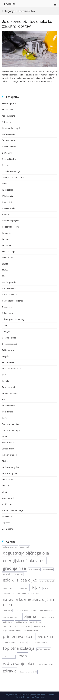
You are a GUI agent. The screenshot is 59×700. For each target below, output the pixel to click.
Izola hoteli (7, 202)
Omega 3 (6, 331)
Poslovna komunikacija (12, 368)
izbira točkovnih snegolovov (13, 574)
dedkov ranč (24, 547)
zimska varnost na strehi (28, 672)
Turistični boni (8, 479)
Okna (4, 325)
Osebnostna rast (9, 344)
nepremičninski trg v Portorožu (26, 610)
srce (31, 642)
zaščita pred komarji (45, 664)
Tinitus (5, 461)
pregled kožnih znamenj (12, 631)
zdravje (10, 671)
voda (22, 656)
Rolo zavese (7, 411)
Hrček (4, 183)
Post (4, 374)
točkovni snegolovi (43, 649)
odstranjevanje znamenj (11, 617)
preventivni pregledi (30, 631)
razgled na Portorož (10, 642)
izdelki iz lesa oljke (20, 580)
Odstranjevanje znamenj (13, 319)
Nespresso (7, 307)
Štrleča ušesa (8, 448)
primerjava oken (18, 636)
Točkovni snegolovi (10, 467)
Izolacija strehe (9, 208)
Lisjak (35, 587)
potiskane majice (40, 626)
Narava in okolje (9, 294)
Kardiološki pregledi (10, 220)
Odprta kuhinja (8, 313)
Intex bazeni (7, 189)
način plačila (7, 610)
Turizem (5, 485)
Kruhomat (6, 245)
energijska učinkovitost (24, 560)
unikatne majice (9, 657)
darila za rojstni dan (10, 547)
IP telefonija (7, 196)
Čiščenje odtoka (9, 140)
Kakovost (6, 214)
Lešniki (5, 263)
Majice (5, 276)
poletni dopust (35, 622)
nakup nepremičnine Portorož (28, 593)
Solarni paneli (8, 442)
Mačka (5, 270)
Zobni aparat (7, 529)
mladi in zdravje (9, 593)
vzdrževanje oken (19, 663)
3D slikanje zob (9, 103)
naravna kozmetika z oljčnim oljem (29, 602)
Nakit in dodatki (9, 288)
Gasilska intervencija (11, 171)
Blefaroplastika (8, 134)
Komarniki (6, 233)
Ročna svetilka (8, 405)
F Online (9, 3)
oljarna (29, 616)
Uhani (4, 492)
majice (45, 588)
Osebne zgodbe (9, 337)
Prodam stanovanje (11, 393)
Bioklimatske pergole (11, 128)
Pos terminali (8, 362)
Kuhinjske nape (9, 251)
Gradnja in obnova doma (13, 177)
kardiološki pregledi (47, 581)
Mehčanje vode (9, 282)
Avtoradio (6, 122)
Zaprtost (6, 522)
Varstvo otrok (8, 498)
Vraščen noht (8, 504)
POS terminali (26, 626)
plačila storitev (8, 622)
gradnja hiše (14, 568)
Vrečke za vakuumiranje (12, 510)
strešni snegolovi (41, 642)
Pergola (5, 356)
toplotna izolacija (18, 648)
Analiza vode (7, 109)
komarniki (23, 588)
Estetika (5, 165)
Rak (3, 399)
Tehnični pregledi (9, 455)
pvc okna (44, 636)
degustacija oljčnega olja (26, 553)
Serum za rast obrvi (10, 424)
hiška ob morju (34, 569)
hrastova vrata (48, 569)
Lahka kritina (7, 257)
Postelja (5, 381)
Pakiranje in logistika (11, 350)
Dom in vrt (7, 153)
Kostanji (5, 239)
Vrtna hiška (7, 516)
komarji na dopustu (10, 588)
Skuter (5, 436)
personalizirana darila (47, 617)
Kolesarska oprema (10, 226)
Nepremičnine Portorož (12, 300)
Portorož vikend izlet (10, 626)
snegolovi (23, 642)
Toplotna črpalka (9, 473)
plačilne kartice (21, 622)
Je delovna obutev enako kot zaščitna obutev (28, 24)
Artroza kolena (8, 116)
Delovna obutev (9, 146)
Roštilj (5, 418)
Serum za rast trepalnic (12, 430)
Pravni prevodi (8, 387)
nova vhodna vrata (46, 610)
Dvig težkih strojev (10, 159)
